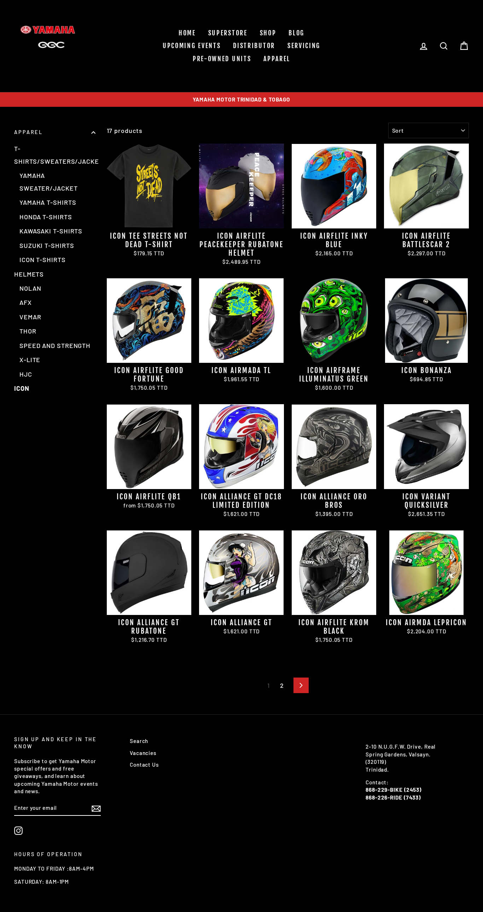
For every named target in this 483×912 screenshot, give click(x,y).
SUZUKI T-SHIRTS (46, 245)
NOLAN (30, 288)
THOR (27, 331)
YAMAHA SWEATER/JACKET (48, 182)
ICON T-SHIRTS (42, 259)
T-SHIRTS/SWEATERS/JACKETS (54, 155)
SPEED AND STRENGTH (55, 345)
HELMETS (29, 274)
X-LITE (29, 360)
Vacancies (143, 753)
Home (187, 33)
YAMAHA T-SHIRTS (47, 202)
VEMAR (30, 317)
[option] (241, 99)
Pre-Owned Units (222, 59)
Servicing (303, 46)
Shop (268, 33)
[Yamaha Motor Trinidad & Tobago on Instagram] (18, 830)
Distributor (254, 46)
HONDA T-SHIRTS (45, 217)
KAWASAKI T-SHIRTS (50, 231)
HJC (25, 374)
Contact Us (144, 764)
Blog (296, 33)
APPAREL (276, 59)
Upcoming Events (192, 46)
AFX (25, 302)
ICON (21, 388)
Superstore (228, 33)
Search (139, 741)
